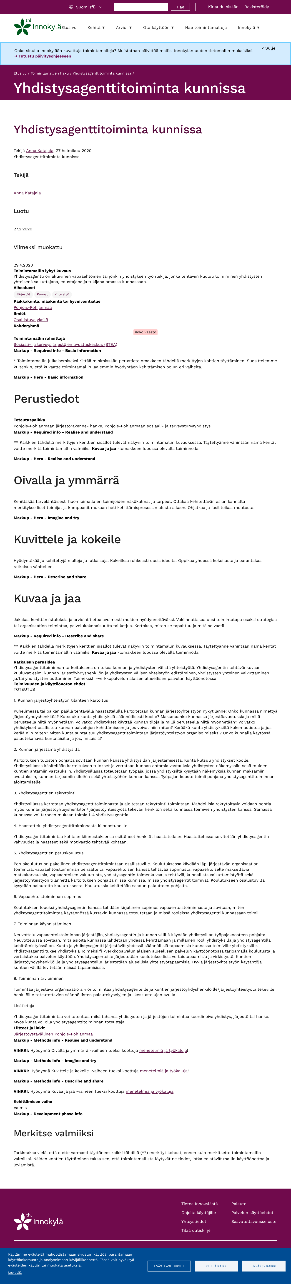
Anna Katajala (39, 150)
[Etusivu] (37, 27)
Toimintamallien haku (50, 73)
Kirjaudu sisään (223, 7)
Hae (180, 7)
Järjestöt (23, 294)
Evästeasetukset (169, 1266)
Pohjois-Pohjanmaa (33, 307)
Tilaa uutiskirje (196, 1230)
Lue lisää (15, 1272)
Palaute (238, 1204)
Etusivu (20, 73)
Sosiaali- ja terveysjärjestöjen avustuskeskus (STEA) (65, 344)
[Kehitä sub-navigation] (106, 27)
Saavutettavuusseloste (253, 1221)
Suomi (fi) (85, 7)
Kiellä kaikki (216, 1266)
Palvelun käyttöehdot (252, 1212)
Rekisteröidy (256, 7)
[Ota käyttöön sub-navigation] (176, 27)
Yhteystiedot (193, 1221)
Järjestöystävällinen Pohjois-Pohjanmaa (53, 1034)
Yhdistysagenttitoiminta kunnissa (102, 73)
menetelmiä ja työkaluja (163, 1050)
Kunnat (42, 294)
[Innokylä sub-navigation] (261, 27)
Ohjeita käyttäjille (198, 1212)
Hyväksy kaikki (263, 1266)
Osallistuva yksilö (31, 319)
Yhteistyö (62, 294)
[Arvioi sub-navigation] (134, 27)
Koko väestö (145, 332)
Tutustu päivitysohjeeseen (44, 56)
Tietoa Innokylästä (199, 1204)
